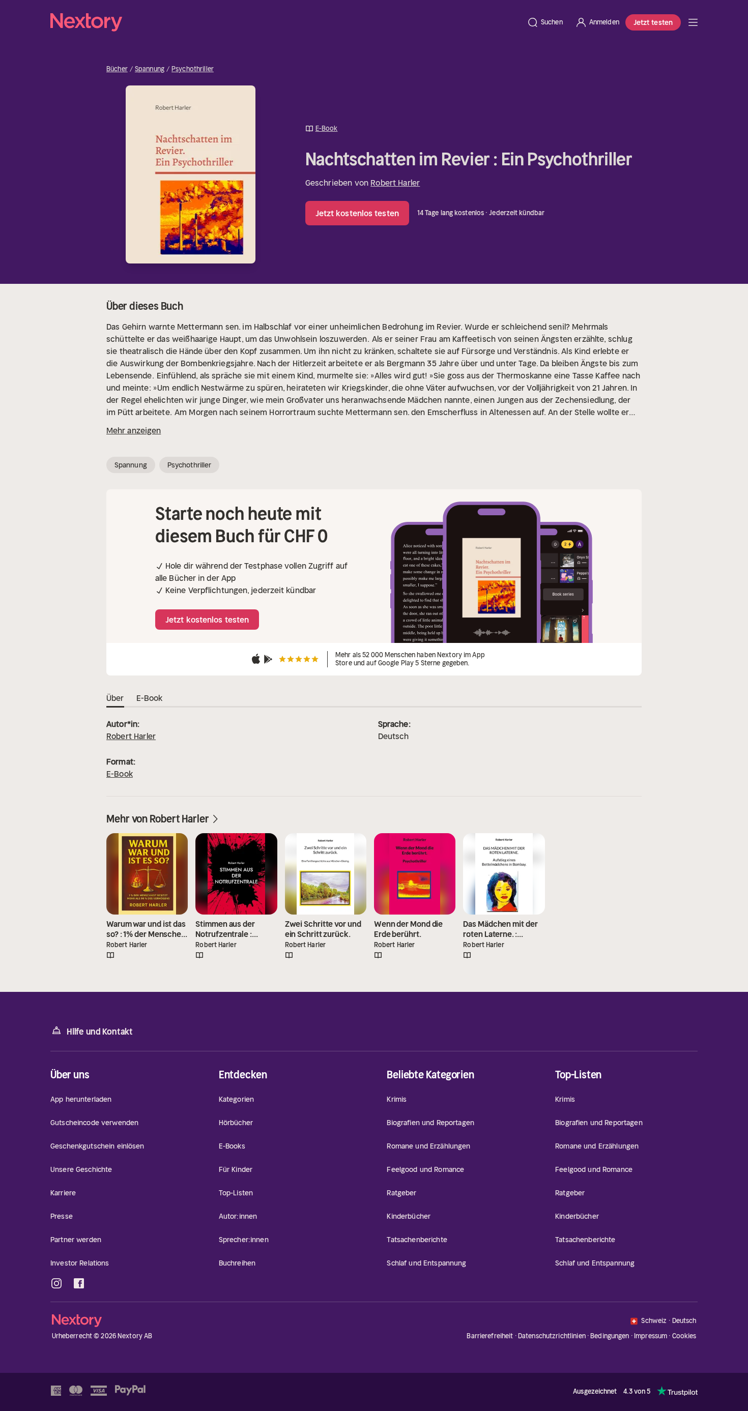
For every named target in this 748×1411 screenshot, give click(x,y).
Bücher (117, 69)
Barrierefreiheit (490, 1336)
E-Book (119, 774)
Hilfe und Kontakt (100, 1031)
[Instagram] (56, 1283)
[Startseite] (285, 22)
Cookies (684, 1336)
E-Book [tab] (149, 698)
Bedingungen (609, 1336)
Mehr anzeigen (133, 430)
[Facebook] (79, 1283)
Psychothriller (192, 69)
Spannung (149, 69)
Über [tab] (115, 698)
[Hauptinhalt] (693, 22)
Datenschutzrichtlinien (552, 1336)
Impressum (650, 1336)
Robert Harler (395, 183)
